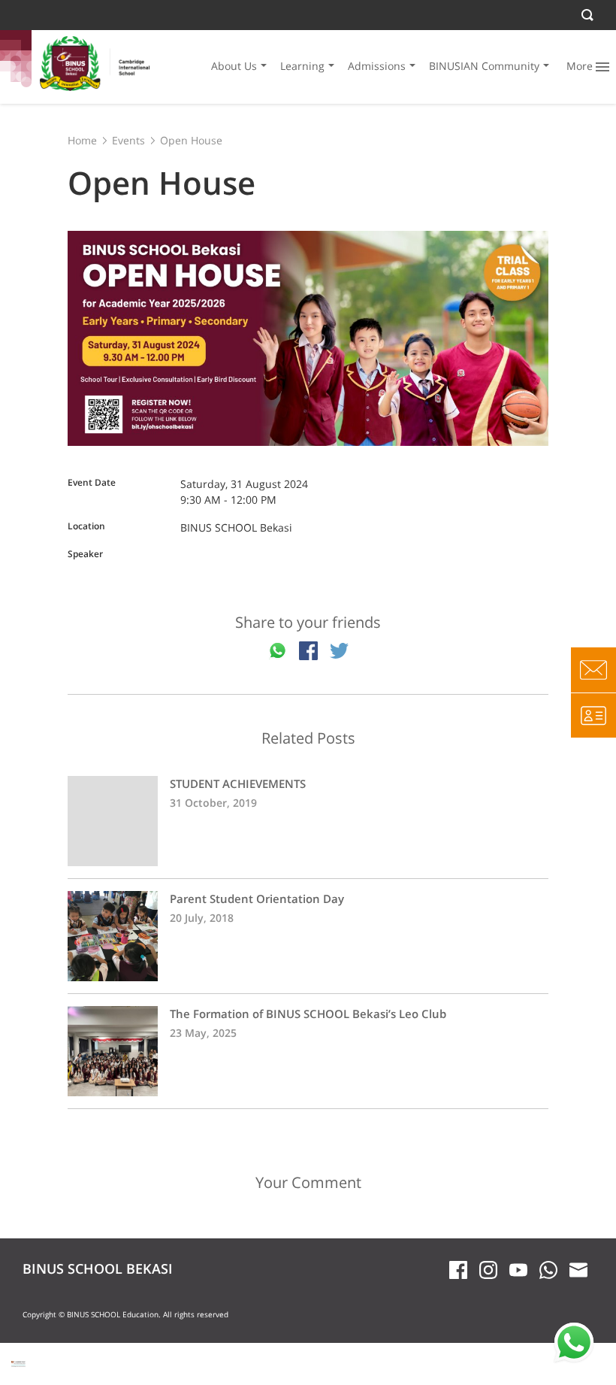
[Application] (593, 715)
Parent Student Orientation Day (308, 936)
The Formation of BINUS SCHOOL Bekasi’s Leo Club (308, 1051)
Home (82, 140)
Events (128, 140)
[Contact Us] (593, 669)
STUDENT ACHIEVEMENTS (308, 821)
